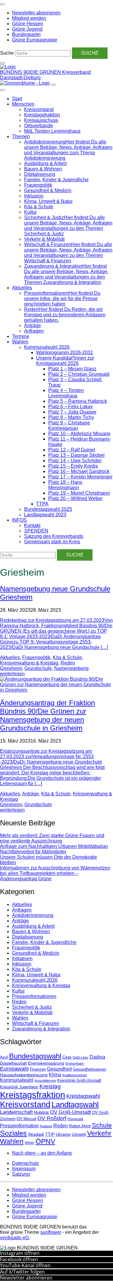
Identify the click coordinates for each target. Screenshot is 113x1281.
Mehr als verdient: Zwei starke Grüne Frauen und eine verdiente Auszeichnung (52, 838)
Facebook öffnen (19, 1259)
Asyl (4, 1057)
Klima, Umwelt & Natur (48, 201)
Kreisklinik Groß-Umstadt (79, 1080)
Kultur (30, 212)
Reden (68, 662)
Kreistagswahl (83, 1096)
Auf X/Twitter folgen (22, 1271)
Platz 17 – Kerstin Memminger (80, 476)
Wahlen (20, 341)
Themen (21, 136)
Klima (55, 1074)
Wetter (29, 1142)
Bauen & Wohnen (43, 168)
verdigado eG (14, 1237)
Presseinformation (19, 1125)
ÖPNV (45, 1141)
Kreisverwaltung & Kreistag (29, 662)
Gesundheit (59, 1069)
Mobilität (41, 1113)
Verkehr (99, 1133)
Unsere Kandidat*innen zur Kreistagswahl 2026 (65, 360)
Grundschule (38, 668)
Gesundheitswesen (89, 1069)
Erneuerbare (74, 1063)
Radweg (46, 1126)
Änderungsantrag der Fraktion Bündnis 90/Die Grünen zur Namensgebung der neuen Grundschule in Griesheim (47, 715)
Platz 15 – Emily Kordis (73, 466)
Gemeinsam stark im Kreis (52, 541)
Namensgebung (71, 668)
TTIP (50, 1134)
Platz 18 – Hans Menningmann (65, 485)
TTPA (42, 503)
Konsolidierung (45, 1080)
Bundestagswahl (35, 1056)
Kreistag (50, 1086)
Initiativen (22, 958)
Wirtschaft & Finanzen (35, 1023)
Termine (20, 336)
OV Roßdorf (51, 1118)
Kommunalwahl (16, 1080)
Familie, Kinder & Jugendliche (56, 179)
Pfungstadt (75, 1119)
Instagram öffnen (19, 1253)
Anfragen (34, 330)
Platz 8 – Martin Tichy (71, 417)
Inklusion (33, 195)
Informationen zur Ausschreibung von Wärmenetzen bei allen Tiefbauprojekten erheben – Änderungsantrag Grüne (55, 873)
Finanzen (38, 1069)
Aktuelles (22, 287)
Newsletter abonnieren (26, 1277)
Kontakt (32, 525)
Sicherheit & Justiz (32, 1007)
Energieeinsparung (46, 1063)
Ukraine (63, 1134)
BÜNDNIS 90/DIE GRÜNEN (31, 72)
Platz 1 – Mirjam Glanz (72, 368)
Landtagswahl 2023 (45, 514)
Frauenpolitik (38, 185)
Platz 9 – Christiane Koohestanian (69, 425)
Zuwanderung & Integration (41, 1028)
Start (17, 98)
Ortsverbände (38, 125)
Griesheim (11, 668)
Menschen (23, 104)
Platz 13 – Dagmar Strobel (76, 455)
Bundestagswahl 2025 (48, 509)
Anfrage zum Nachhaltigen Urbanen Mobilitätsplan (54, 846)
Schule (102, 1125)
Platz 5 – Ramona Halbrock (77, 401)
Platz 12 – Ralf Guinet (71, 449)
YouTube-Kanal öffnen (25, 1265)
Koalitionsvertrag (74, 1075)
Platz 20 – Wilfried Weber (75, 498)
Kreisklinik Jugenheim (19, 1087)
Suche (7, 53)
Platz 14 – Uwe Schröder (75, 460)
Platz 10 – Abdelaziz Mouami (79, 433)
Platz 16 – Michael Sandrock (78, 471)
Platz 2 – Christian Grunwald (78, 374)
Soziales (13, 1133)
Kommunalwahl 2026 (47, 347)
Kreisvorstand (39, 109)
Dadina (97, 1056)
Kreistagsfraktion (42, 114)
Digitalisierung (39, 174)
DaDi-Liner (80, 1057)
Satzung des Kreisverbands (53, 536)
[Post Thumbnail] (56, 689)
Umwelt (79, 1134)
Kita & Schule (38, 206)
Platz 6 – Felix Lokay (70, 406)
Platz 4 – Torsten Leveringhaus (66, 393)
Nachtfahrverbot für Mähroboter (33, 851)
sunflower (50, 1232)
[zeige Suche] (2, 63)
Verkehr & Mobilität (44, 239)
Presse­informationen (34, 996)
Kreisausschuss (41, 120)
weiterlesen (12, 673)
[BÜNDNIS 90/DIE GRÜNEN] (8, 66)
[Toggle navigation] (2, 4)
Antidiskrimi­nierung (32, 915)
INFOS (19, 520)
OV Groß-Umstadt (70, 1112)
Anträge (32, 325)
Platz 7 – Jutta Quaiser (72, 411)
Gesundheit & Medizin (47, 190)
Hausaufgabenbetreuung (24, 1074)
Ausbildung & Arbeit (45, 163)
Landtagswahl (75, 1104)
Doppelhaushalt (13, 1063)
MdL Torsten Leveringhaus (52, 131)
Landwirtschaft (16, 1112)
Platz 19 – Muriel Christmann (79, 493)
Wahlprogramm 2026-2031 (64, 352)
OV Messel (26, 1119)
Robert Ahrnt (80, 1126)
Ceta (66, 1057)
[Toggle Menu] (2, 90)
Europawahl (14, 1069)
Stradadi (36, 1134)
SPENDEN (36, 530)
